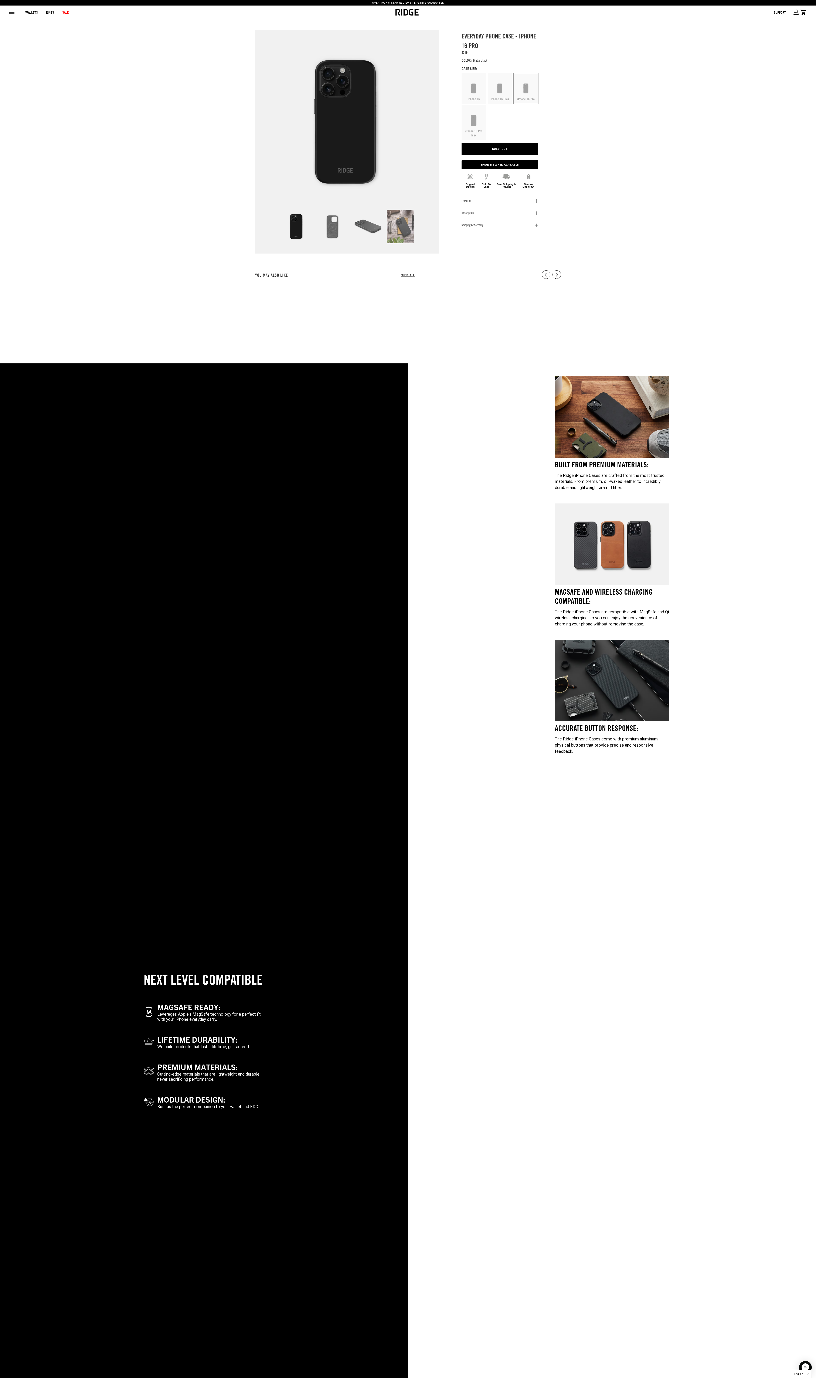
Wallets (31, 12)
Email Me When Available (499, 164)
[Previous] (255, 133)
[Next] (427, 133)
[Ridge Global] (407, 12)
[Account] (796, 12)
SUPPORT (780, 12)
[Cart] (803, 12)
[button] (805, 1367)
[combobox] (802, 1374)
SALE (65, 12)
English (798, 1373)
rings (50, 12)
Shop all (408, 275)
